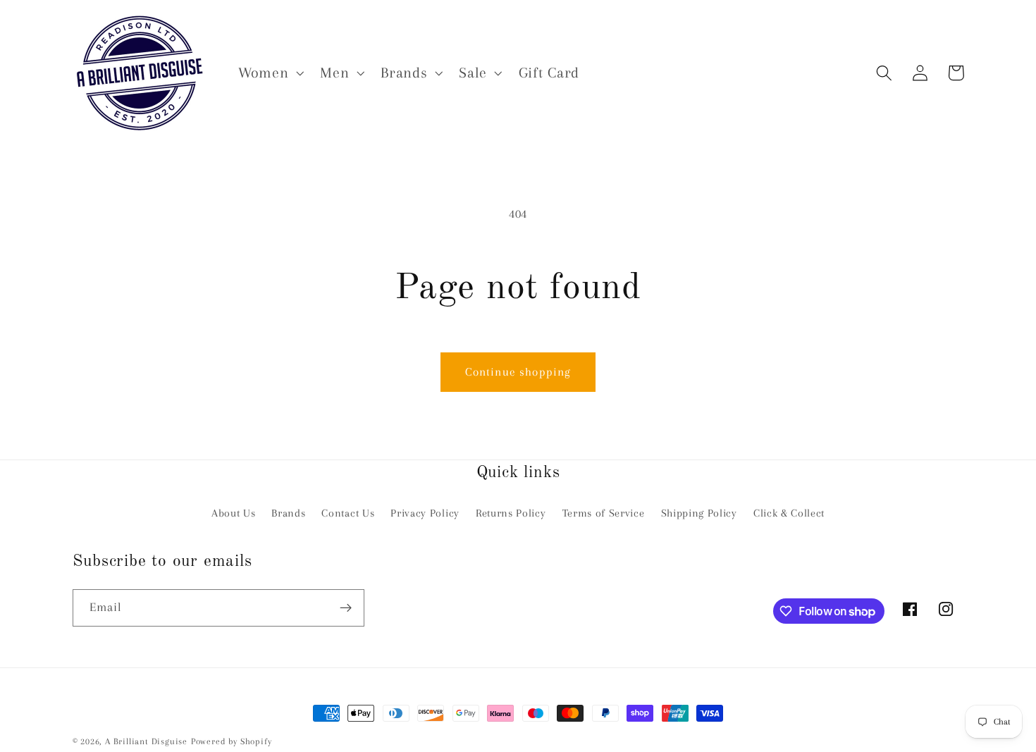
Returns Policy (511, 513)
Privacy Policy (425, 513)
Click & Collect (789, 513)
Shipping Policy (699, 513)
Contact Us (347, 513)
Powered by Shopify (231, 741)
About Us (233, 513)
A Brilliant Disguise (146, 741)
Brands (288, 513)
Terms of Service (603, 513)
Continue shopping (518, 371)
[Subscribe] (346, 608)
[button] (269, 73)
